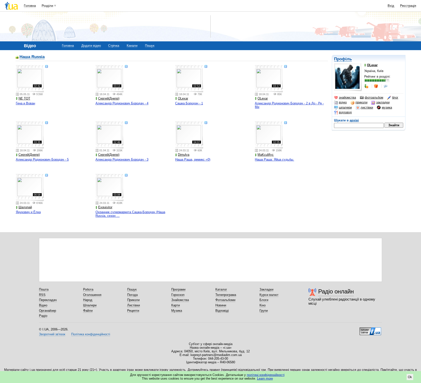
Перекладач (48, 300)
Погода (132, 295)
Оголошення (92, 295)
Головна (30, 6)
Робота (88, 289)
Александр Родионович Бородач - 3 (122, 159)
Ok (410, 377)
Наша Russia (32, 57)
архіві (354, 120)
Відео (43, 305)
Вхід (391, 6)
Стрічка (113, 45)
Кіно (262, 305)
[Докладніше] (46, 67)
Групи (263, 310)
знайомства (347, 97)
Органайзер (47, 310)
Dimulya (183, 154)
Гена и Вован (25, 103)
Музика (176, 310)
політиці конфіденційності (266, 375)
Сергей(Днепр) (108, 98)
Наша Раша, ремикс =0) (192, 159)
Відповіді (222, 310)
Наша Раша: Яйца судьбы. (274, 159)
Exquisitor (105, 207)
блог (395, 97)
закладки (383, 102)
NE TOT (24, 98)
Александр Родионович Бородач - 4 (122, 103)
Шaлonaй (25, 207)
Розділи (47, 6)
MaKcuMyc (266, 154)
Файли (88, 310)
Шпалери (89, 305)
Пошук (149, 45)
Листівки (133, 305)
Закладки (266, 289)
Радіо (43, 316)
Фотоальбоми (225, 300)
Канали (132, 45)
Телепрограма (225, 295)
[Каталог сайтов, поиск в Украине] (370, 329)
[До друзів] (366, 86)
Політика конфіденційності (90, 334)
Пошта (43, 289)
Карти (175, 305)
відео (343, 102)
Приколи (133, 300)
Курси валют (268, 295)
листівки (367, 107)
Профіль (343, 59)
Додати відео (91, 45)
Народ (87, 300)
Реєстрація (408, 6)
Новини (220, 305)
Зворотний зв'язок (52, 334)
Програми (178, 289)
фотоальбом (374, 97)
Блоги (263, 300)
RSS (42, 295)
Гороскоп (177, 295)
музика (387, 107)
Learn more (265, 378)
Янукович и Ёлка (28, 212)
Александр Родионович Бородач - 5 (42, 159)
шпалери (345, 107)
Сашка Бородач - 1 (189, 103)
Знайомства (180, 300)
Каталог (221, 289)
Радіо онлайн (336, 291)
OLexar (183, 98)
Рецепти (133, 310)
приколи (361, 102)
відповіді (345, 112)
